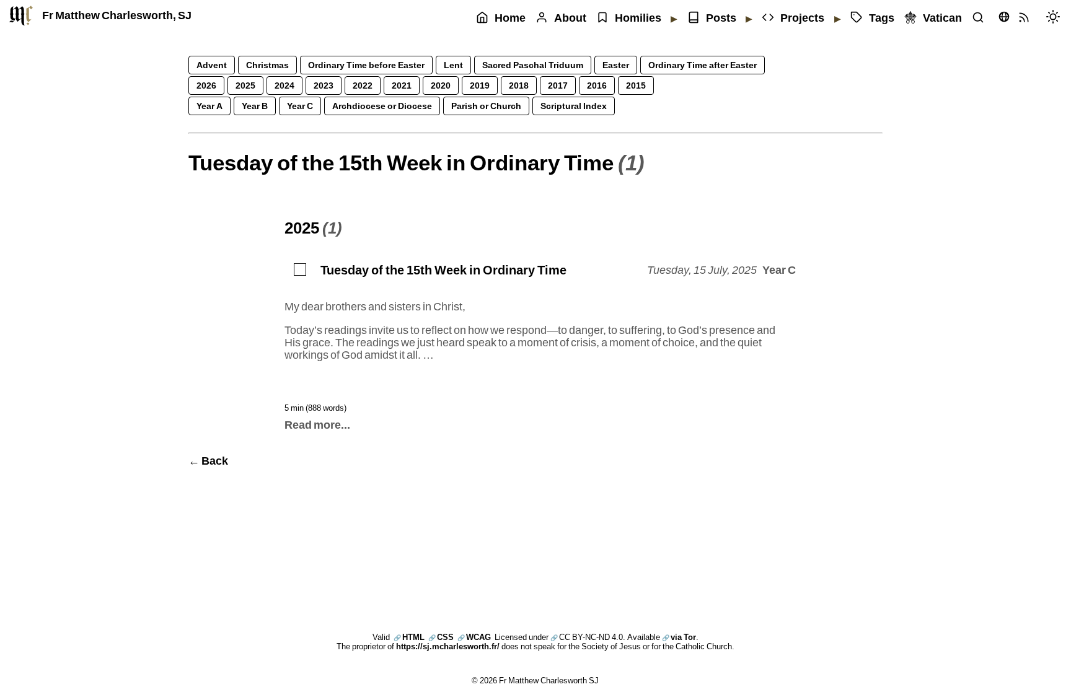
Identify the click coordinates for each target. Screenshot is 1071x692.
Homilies (638, 17)
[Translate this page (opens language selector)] (1004, 16)
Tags (881, 17)
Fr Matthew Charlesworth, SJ (117, 15)
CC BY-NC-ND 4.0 (586, 637)
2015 (636, 85)
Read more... (317, 424)
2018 (519, 85)
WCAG (474, 637)
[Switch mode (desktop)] (1056, 17)
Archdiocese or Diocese (382, 105)
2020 (441, 85)
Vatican (942, 17)
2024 (284, 85)
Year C (300, 105)
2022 (362, 85)
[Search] (981, 17)
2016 (597, 85)
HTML (409, 637)
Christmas (267, 64)
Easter (615, 64)
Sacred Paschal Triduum (532, 64)
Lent (453, 64)
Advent (211, 64)
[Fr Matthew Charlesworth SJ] (21, 15)
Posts (721, 17)
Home (510, 17)
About (570, 17)
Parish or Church (486, 105)
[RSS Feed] (1027, 17)
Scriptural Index (573, 105)
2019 (480, 85)
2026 (206, 85)
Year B (255, 105)
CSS (441, 637)
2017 (558, 85)
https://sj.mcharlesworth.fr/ (448, 646)
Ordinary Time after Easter (702, 64)
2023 (323, 85)
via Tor (679, 637)
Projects (802, 17)
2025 (245, 85)
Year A (209, 105)
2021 (402, 85)
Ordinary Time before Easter (366, 64)
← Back (208, 460)
